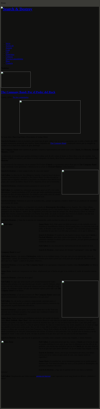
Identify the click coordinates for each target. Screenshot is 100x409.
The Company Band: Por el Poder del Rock (28, 92)
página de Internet (43, 376)
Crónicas (9, 57)
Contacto (9, 63)
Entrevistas (10, 54)
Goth (8, 50)
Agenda (9, 48)
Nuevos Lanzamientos (14, 59)
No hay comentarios (20, 97)
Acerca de (10, 46)
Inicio (8, 43)
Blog (8, 61)
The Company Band (58, 143)
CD (7, 52)
